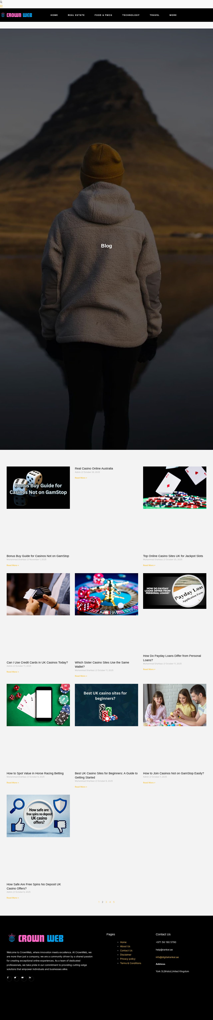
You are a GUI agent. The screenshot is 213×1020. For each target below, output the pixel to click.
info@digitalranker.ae (167, 957)
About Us (125, 946)
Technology (131, 15)
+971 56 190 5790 (166, 942)
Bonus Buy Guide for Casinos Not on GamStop (38, 556)
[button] (1, 2)
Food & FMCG (103, 15)
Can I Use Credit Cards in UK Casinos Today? (37, 662)
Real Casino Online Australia (94, 468)
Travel (155, 15)
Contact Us (126, 950)
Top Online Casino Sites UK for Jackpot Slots (173, 556)
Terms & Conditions (130, 963)
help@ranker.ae (164, 949)
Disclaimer (125, 954)
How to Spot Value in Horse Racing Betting (35, 773)
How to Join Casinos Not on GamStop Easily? (173, 773)
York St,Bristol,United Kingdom (172, 971)
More (173, 15)
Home (54, 15)
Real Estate (76, 15)
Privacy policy (127, 958)
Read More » (13, 565)
